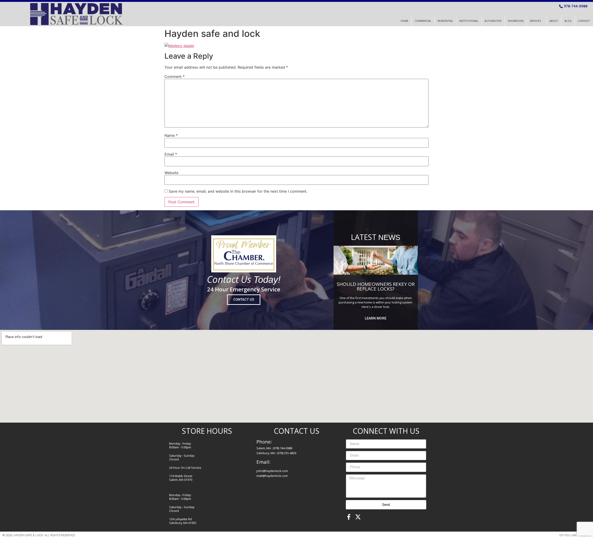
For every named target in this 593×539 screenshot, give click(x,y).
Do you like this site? (575, 535)
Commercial (423, 20)
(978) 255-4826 (286, 453)
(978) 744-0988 (282, 448)
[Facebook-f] (349, 517)
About (553, 20)
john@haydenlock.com (272, 471)
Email (170, 154)
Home (404, 20)
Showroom (516, 20)
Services (535, 20)
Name (171, 135)
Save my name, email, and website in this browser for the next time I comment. (238, 191)
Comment (174, 76)
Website (171, 173)
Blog (568, 20)
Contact (584, 20)
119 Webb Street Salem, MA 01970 (180, 478)
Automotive (493, 20)
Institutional (468, 20)
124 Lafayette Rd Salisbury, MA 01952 (182, 521)
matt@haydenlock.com (272, 476)
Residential (445, 20)
